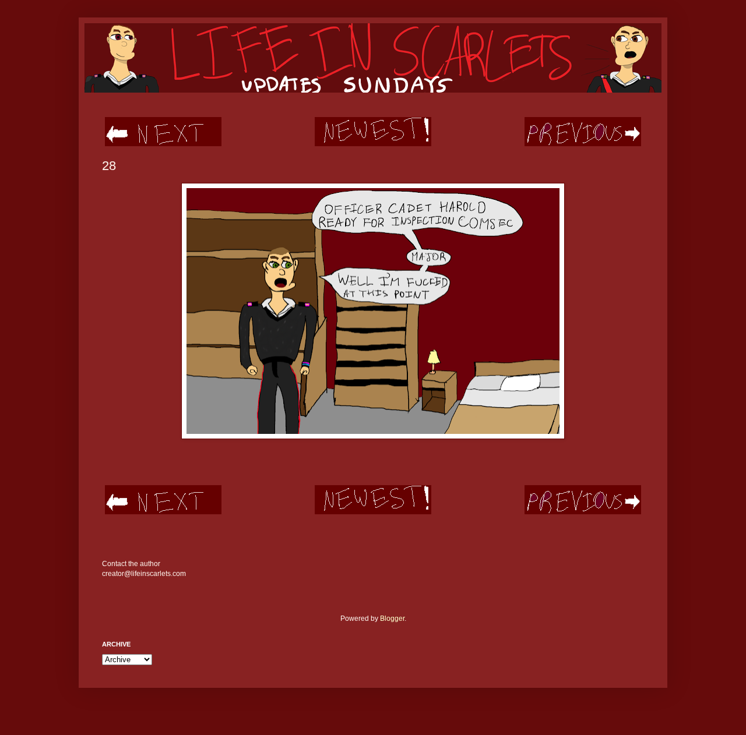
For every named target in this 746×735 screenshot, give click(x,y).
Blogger (392, 618)
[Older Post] (583, 144)
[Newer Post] (163, 144)
